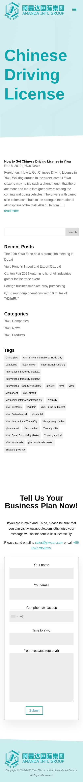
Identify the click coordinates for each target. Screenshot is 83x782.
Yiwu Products (14, 335)
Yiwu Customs (14, 407)
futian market (29, 364)
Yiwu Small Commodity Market (22, 435)
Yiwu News (32, 166)
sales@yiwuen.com (49, 542)
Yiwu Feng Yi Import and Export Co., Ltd (32, 266)
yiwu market (12, 428)
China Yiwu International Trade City (42, 357)
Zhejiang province (16, 449)
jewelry (50, 386)
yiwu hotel (37, 414)
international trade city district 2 (23, 379)
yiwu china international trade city (24, 400)
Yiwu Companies (16, 321)
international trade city (53, 364)
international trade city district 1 (23, 371)
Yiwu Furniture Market (53, 407)
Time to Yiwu (41, 630)
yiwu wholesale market (40, 442)
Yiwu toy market (53, 435)
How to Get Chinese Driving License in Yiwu (37, 161)
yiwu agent (12, 393)
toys (61, 386)
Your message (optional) (41, 650)
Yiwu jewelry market (53, 421)
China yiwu (12, 357)
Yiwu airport (29, 393)
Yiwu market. (31, 428)
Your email (41, 585)
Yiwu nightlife (50, 428)
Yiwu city (52, 400)
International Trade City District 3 (24, 386)
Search (72, 232)
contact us (11, 364)
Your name (41, 565)
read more (11, 211)
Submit (34, 710)
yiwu (71, 386)
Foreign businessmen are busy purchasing (34, 286)
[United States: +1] (14, 616)
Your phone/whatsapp (41, 607)
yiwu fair (31, 407)
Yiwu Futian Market (16, 414)
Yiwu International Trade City (21, 421)
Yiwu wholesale (14, 442)
